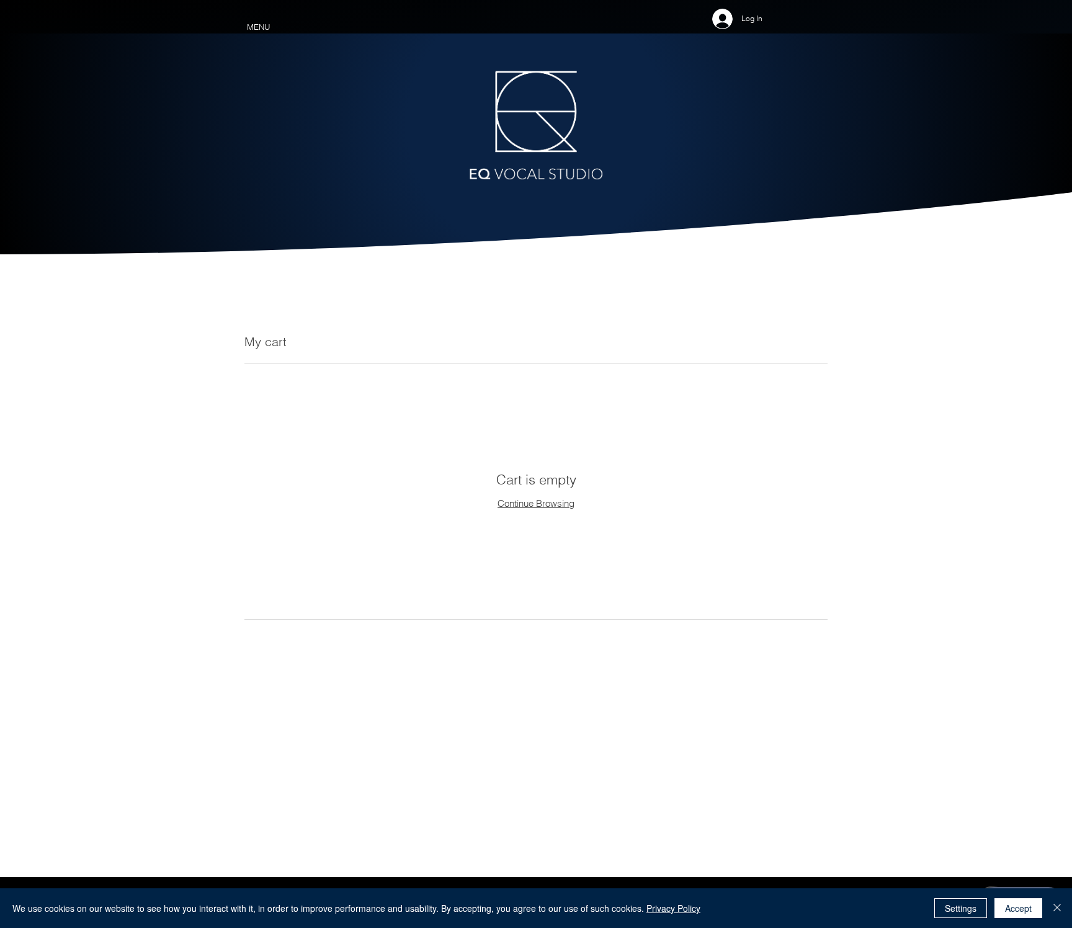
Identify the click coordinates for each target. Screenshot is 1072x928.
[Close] (1057, 908)
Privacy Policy (673, 908)
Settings (960, 908)
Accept (1018, 908)
